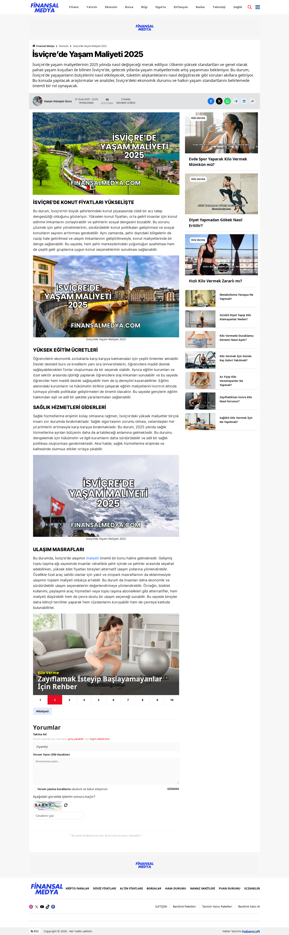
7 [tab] (128, 700)
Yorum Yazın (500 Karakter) (51, 754)
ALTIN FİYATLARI (131, 888)
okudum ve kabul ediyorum (72, 789)
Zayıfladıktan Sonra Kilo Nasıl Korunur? (236, 399)
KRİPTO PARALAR (77, 888)
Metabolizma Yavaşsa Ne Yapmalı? (236, 297)
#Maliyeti (42, 711)
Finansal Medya (45, 46)
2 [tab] (55, 700)
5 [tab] (98, 700)
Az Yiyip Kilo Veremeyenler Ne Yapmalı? (231, 381)
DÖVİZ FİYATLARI (104, 888)
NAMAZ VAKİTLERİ (202, 888)
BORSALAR (154, 888)
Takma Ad (40, 734)
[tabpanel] (106, 654)
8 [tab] (142, 700)
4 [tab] (84, 700)
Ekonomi (63, 46)
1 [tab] (40, 700)
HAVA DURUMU (175, 888)
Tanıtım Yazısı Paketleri (217, 906)
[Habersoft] (251, 931)
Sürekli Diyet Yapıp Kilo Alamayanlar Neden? (235, 317)
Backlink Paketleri (184, 906)
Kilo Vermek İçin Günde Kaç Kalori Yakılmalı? (235, 358)
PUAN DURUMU (229, 888)
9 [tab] (157, 700)
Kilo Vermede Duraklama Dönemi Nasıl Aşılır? (236, 338)
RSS (36, 931)
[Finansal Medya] (46, 888)
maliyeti (93, 558)
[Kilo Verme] (221, 132)
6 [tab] (113, 700)
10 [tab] (171, 700)
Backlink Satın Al (249, 906)
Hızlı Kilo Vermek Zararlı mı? (215, 281)
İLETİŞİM (161, 906)
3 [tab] (69, 700)
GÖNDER (173, 789)
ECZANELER (252, 888)
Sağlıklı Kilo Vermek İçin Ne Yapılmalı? (236, 420)
